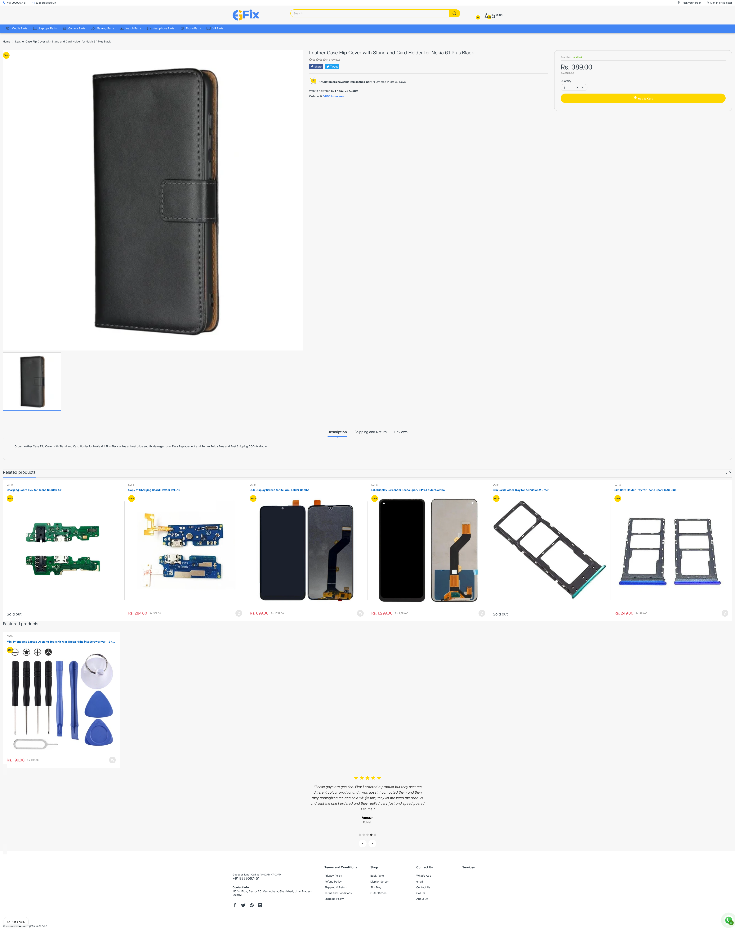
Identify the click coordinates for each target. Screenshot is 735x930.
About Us (422, 893)
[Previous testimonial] (363, 838)
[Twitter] (243, 900)
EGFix (10, 484)
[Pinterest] (251, 900)
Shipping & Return (335, 881)
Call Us (420, 887)
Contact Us (423, 881)
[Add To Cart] (238, 613)
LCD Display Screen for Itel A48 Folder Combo (280, 489)
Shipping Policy (334, 893)
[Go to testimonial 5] (375, 829)
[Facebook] (235, 900)
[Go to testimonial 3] (367, 829)
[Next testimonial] (372, 838)
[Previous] (730, 473)
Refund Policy (333, 876)
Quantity (566, 80)
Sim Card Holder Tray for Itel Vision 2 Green (521, 489)
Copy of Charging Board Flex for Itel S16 (154, 489)
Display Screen (379, 876)
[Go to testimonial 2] (364, 829)
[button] (317, 59)
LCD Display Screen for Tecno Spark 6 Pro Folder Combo (408, 489)
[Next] (726, 473)
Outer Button (378, 887)
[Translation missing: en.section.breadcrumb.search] (454, 13)
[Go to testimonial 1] (360, 829)
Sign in (714, 2)
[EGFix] (246, 15)
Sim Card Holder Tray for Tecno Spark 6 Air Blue (645, 489)
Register (727, 2)
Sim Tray (375, 881)
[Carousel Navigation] (728, 473)
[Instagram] (260, 900)
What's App (423, 870)
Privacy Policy (333, 870)
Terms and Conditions (338, 887)
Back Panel (377, 870)
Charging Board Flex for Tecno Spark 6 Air (34, 489)
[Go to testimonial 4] (371, 829)
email (419, 876)
